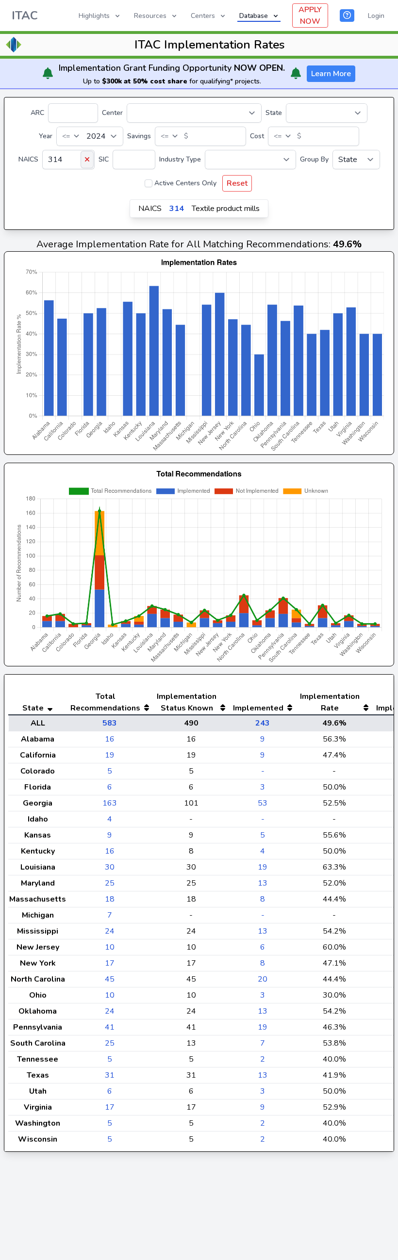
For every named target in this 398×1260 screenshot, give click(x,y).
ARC (37, 112)
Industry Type (180, 159)
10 (110, 947)
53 (262, 803)
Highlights (94, 15)
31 (110, 1075)
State (273, 112)
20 (262, 979)
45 (110, 979)
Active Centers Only (185, 183)
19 (110, 755)
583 (109, 723)
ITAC (25, 15)
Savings (139, 136)
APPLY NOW (310, 15)
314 (176, 208)
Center (112, 112)
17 (110, 963)
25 (110, 883)
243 (262, 723)
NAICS (28, 159)
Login (376, 15)
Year (45, 136)
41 (110, 1027)
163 (109, 803)
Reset (237, 183)
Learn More (331, 73)
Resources (150, 15)
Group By (314, 159)
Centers (203, 15)
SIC (104, 159)
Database (253, 15)
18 (110, 899)
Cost (257, 136)
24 (110, 931)
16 (110, 739)
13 (262, 883)
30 (110, 867)
